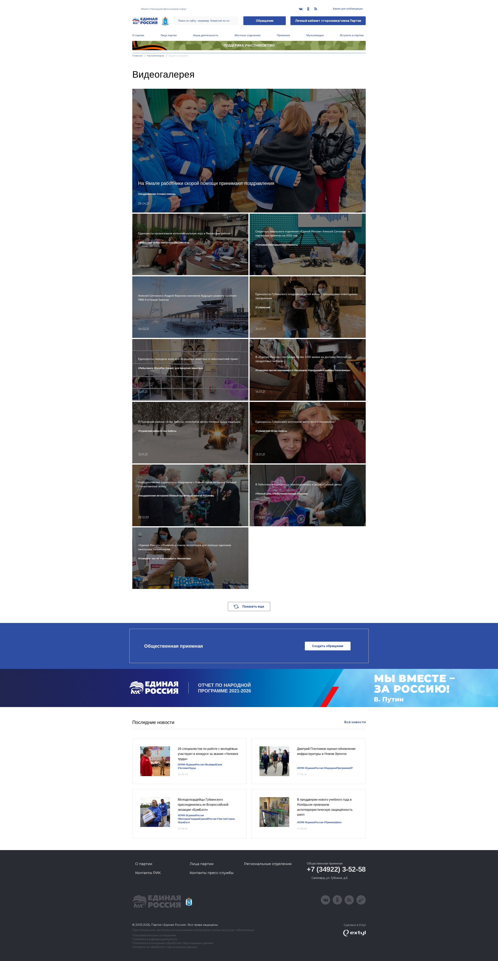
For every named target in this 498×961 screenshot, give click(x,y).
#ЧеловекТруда (187, 768)
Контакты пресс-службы (212, 873)
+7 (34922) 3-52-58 (336, 869)
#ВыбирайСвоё (213, 764)
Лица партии (168, 35)
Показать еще (253, 606)
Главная (137, 55)
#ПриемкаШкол (333, 822)
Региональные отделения (268, 864)
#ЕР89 (181, 764)
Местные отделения (247, 35)
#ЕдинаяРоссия (195, 764)
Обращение (265, 21)
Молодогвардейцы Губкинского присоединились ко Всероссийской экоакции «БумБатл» (203, 804)
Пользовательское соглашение (154, 935)
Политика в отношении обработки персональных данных (172, 943)
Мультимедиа (315, 35)
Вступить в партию (352, 35)
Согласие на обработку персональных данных (164, 947)
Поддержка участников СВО (249, 45)
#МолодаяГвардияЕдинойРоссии (197, 819)
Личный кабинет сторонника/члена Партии (328, 21)
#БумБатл (184, 822)
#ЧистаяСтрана (226, 819)
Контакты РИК (148, 873)
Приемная (283, 35)
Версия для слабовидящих (347, 8)
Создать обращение (327, 646)
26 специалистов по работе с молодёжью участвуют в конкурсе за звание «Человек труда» (208, 753)
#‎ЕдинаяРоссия (195, 815)
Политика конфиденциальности (154, 939)
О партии (138, 35)
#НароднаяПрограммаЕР (338, 768)
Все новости (355, 722)
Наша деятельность (205, 35)
